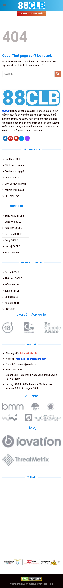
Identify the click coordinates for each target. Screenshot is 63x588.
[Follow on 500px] (21, 138)
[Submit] (58, 74)
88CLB (6, 110)
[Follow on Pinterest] (10, 138)
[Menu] (4, 5)
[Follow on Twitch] (27, 138)
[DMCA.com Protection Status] (31, 578)
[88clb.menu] (31, 5)
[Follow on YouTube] (16, 138)
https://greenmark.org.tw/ (31, 358)
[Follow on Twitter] (5, 138)
